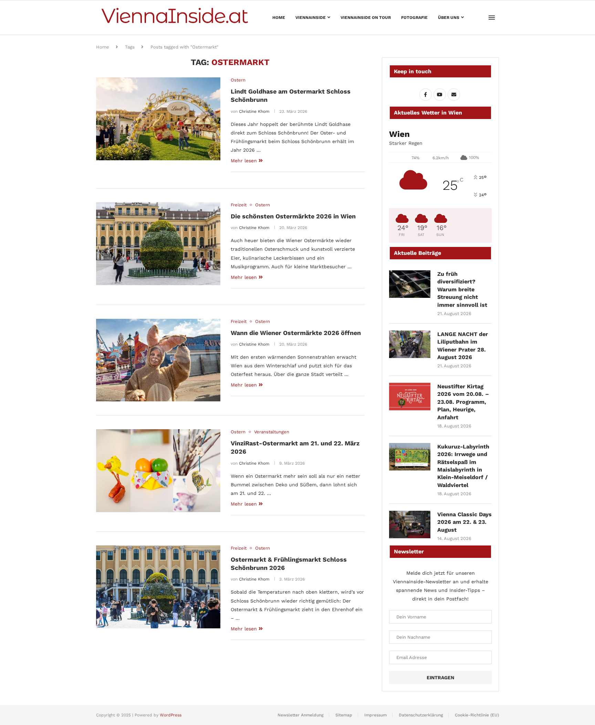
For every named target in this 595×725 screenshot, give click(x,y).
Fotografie (414, 17)
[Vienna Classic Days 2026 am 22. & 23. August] (409, 524)
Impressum (375, 715)
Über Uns (448, 17)
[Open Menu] (492, 17)
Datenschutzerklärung (421, 715)
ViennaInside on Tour (366, 17)
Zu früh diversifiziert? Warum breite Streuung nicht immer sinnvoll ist (462, 289)
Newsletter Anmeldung (300, 715)
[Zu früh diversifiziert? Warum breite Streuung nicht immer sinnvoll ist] (409, 284)
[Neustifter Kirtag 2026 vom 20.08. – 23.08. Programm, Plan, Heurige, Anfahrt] (409, 396)
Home (278, 17)
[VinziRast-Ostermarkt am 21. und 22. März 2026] (158, 470)
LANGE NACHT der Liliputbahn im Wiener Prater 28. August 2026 (462, 345)
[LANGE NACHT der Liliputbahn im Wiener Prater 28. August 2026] (409, 344)
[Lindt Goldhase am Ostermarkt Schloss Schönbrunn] (158, 118)
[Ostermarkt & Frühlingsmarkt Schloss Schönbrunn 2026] (158, 586)
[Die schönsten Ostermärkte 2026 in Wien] (158, 243)
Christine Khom (254, 111)
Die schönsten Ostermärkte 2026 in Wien (293, 216)
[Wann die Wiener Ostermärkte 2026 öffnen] (158, 360)
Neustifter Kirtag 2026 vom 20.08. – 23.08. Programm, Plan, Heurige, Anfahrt (463, 402)
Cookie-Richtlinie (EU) (477, 715)
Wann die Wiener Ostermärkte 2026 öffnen (296, 332)
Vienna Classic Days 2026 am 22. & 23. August (464, 522)
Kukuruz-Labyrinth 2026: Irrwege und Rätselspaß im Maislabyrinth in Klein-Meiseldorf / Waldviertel (463, 465)
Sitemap (343, 715)
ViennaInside (310, 17)
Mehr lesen (244, 160)
